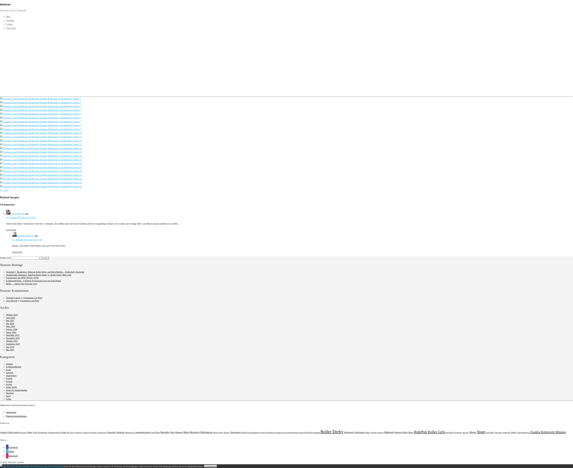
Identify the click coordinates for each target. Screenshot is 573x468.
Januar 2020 (11, 332)
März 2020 (10, 326)
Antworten (11, 230)
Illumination (11, 376)
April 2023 (10, 318)
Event (8, 370)
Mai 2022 (10, 321)
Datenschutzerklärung (16, 416)
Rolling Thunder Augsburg (374, 432)
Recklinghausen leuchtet (295, 432)
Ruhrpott (389, 432)
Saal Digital (450, 432)
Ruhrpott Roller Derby (403, 432)
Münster (226, 432)
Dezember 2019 (12, 335)
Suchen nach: (5, 258)
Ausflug (9, 364)
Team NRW (490, 432)
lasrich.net (5, 4)
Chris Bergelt (17, 213)
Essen (63, 432)
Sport (8, 396)
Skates (472, 432)
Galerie (9, 24)
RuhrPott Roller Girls (429, 432)
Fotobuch (85, 432)
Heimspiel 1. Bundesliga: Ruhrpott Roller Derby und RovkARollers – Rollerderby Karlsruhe (45, 272)
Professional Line (280, 432)
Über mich (11, 28)
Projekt (9, 384)
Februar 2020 (11, 329)
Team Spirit (498, 432)
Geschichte (120, 432)
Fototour (9, 373)
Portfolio (10, 20)
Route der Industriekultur (16, 390)
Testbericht (506, 432)
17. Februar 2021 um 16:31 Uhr (27, 239)
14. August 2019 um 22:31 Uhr (21, 217)
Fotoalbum (78, 432)
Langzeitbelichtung (142, 432)
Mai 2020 (10, 323)
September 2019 (13, 344)
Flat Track (70, 432)
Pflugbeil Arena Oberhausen (250, 432)
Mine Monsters (176, 432)
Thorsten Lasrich (25, 236)
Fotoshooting (101, 432)
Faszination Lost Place (32, 298)
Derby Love (32, 432)
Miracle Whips (218, 432)
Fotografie (93, 432)
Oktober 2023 (12, 315)
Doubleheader (43, 432)
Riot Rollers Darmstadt (312, 432)
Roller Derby (11, 387)
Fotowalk (111, 432)
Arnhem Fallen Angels (9, 432)
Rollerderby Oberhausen (354, 432)
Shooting (10, 393)
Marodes (165, 432)
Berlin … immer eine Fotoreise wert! (21, 284)
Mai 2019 (10, 350)
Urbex (8, 399)
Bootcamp (23, 432)
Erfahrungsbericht (13, 367)
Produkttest (270, 432)
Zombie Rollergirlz (523, 432)
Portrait (9, 378)
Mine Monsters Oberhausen (198, 432)
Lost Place (155, 432)
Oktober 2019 (12, 341)
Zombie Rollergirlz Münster (548, 432)
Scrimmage (458, 432)
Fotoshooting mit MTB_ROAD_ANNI (22, 278)
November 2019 (13, 338)
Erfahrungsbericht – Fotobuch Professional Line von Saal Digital (33, 281)
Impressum (11, 412)
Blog (8, 16)
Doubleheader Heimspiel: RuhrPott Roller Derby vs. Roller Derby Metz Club (38, 275)
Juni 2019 (10, 347)
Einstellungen (210, 466)
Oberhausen (235, 432)
